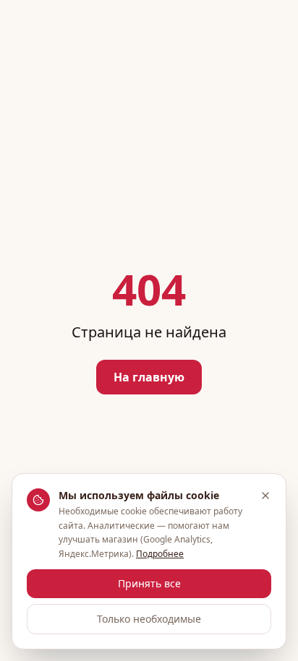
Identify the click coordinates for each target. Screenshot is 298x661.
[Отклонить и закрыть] (265, 495)
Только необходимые (149, 619)
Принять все (149, 583)
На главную (149, 377)
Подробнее (160, 554)
